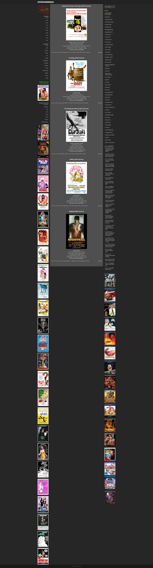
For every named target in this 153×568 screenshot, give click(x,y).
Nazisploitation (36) (109, 92)
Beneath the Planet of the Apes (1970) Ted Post (76, 6)
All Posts (46, 106)
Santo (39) (107, 109)
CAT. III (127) (107, 37)
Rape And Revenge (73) (110, 107)
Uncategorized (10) (109, 132)
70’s (47, 25)
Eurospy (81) (107, 52)
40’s (47, 32)
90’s (47, 20)
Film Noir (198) (108, 62)
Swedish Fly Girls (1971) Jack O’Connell (109, 221)
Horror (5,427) (108, 77)
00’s (47, 17)
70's (75, 52)
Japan (47, 57)
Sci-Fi (69, 52)
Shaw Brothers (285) (109, 114)
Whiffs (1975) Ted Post (76, 159)
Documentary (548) (109, 44)
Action (62, 52)
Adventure (65, 52)
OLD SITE (46, 104)
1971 (71, 153)
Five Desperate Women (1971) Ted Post (76, 108)
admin (106, 259)
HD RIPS (106, 10)
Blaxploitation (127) (109, 32)
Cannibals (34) (108, 34)
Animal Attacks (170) (109, 22)
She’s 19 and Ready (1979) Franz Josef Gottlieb (110, 196)
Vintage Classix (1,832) (109, 134)
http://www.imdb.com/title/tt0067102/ (77, 151)
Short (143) (107, 117)
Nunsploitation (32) (108, 94)
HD (77, 52)
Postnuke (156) (108, 104)
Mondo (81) (107, 87)
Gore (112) (107, 70)
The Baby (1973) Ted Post (76, 58)
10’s (47, 40)
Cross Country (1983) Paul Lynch (109, 250)
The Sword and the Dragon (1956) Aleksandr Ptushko (110, 191)
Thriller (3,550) (108, 124)
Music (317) (107, 89)
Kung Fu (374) (108, 84)
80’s (47, 22)
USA (84, 52)
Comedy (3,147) (108, 39)
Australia (46, 63)
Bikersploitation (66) (109, 29)
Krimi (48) (107, 82)
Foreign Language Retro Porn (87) (110, 65)
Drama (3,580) (108, 47)
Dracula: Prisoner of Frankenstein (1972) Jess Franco (110, 245)
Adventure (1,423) (108, 19)
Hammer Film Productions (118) (108, 74)
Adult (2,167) (107, 17)
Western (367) (108, 139)
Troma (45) (107, 127)
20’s (47, 37)
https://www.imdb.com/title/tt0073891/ (76, 203)
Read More (100, 52)
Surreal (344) (107, 122)
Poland (46, 73)
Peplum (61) (107, 97)
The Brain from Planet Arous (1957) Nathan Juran (109, 155)
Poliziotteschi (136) (109, 102)
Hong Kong (46, 60)
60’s (47, 27)
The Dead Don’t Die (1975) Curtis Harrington (109, 160)
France (46, 50)
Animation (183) (108, 24)
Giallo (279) (107, 68)
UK (47, 55)
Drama (63, 153)
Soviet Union (45, 70)
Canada (46, 65)
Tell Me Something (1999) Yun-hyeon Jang (109, 174)
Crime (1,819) (108, 42)
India (47, 78)
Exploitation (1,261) (109, 57)
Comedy (64, 205)
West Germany (45, 121)
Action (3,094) (108, 14)
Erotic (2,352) (107, 49)
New (78, 52)
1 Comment (88, 52)
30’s (47, 35)
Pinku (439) (107, 99)
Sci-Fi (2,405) (107, 112)
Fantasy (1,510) (108, 59)
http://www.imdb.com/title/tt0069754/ (77, 100)
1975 (72, 205)
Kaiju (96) (107, 79)
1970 (73, 52)
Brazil (47, 68)
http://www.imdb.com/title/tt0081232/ (77, 258)
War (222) (107, 137)
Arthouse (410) (108, 27)
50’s (47, 30)
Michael (106, 195)
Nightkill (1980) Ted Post (76, 211)
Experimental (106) (109, 54)
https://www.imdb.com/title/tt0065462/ (76, 49)
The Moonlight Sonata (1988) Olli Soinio (110, 255)
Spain (47, 52)
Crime (67, 205)
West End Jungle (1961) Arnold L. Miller (109, 183)
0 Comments (85, 205)
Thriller (66, 153)
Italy (47, 45)
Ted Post (81, 52)
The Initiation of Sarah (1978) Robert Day (109, 264)
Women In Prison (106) (109, 142)
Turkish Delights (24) (109, 129)
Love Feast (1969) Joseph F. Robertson (109, 205)
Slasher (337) (107, 119)
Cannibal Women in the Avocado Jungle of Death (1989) (109, 165)
